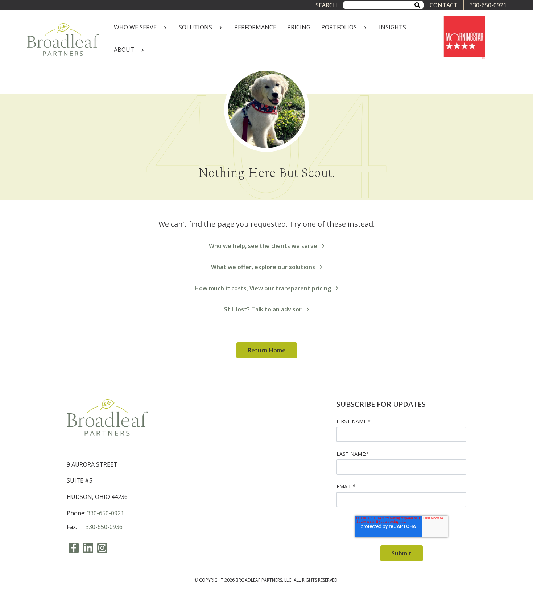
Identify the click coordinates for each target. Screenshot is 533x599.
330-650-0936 (104, 527)
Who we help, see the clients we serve (263, 246)
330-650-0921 (488, 5)
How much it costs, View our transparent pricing (263, 288)
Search (326, 5)
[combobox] (383, 4)
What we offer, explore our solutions (263, 267)
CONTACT (444, 5)
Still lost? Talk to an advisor (263, 309)
